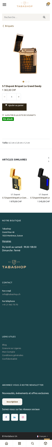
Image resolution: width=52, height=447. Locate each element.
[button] (4, 79)
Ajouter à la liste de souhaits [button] (20, 115)
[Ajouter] (18, 96)
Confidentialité (9, 359)
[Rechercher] (44, 17)
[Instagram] (22, 417)
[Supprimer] (4, 96)
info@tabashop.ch (11, 294)
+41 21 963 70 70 (10, 304)
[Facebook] (6, 417)
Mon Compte (8, 352)
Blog (4, 345)
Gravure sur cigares (11, 348)
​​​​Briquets (9, 26)
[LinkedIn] (14, 417)
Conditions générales (12, 355)
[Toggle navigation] (4, 4)
